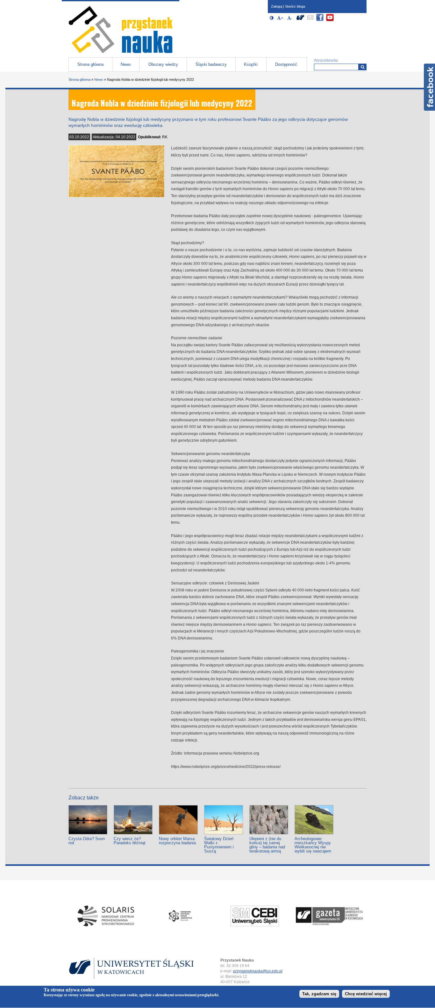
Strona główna (90, 64)
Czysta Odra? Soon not (86, 840)
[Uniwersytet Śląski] (300, 20)
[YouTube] (330, 20)
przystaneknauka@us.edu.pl (257, 971)
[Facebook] (320, 20)
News (126, 64)
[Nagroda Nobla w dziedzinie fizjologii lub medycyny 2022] (116, 196)
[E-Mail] (310, 20)
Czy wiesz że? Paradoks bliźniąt (130, 840)
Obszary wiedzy (163, 64)
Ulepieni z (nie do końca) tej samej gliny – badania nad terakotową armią (267, 844)
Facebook (429, 87)
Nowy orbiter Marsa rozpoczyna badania (177, 840)
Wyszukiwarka (326, 60)
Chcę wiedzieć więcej (366, 994)
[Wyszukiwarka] (363, 67)
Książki (251, 64)
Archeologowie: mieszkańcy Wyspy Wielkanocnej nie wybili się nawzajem (313, 844)
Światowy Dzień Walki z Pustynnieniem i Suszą (219, 844)
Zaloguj (276, 6)
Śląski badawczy (211, 64)
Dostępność (286, 64)
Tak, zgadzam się (319, 994)
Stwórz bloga (295, 6)
